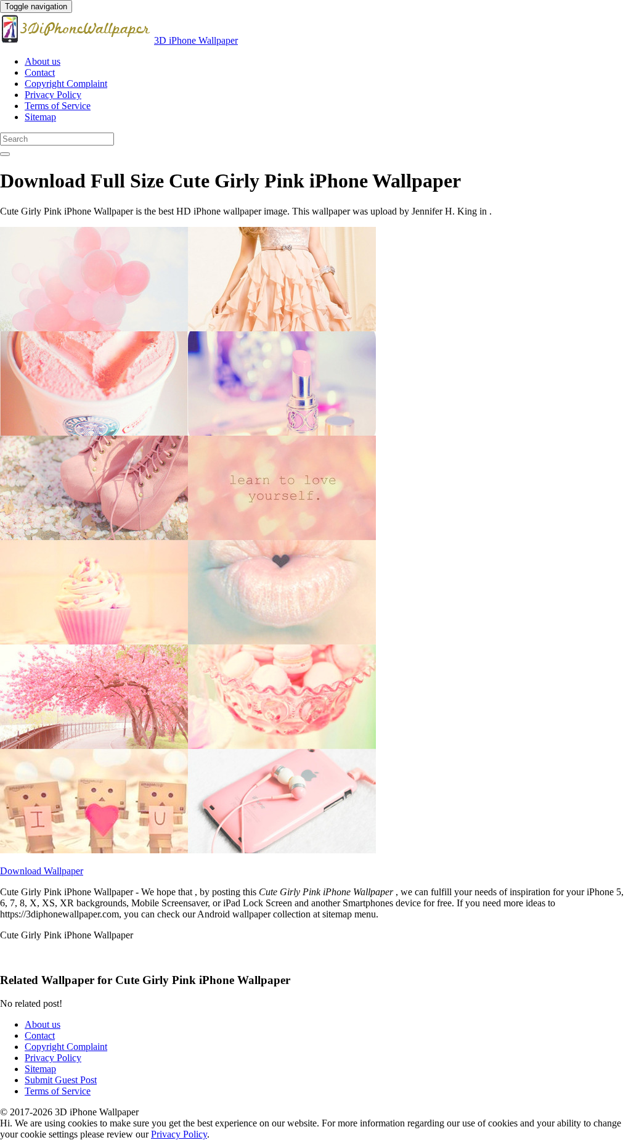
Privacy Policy (53, 94)
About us (42, 61)
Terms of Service (58, 105)
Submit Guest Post (61, 1080)
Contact (40, 72)
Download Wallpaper (41, 871)
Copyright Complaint (66, 83)
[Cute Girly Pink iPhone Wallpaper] (188, 850)
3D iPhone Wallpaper (196, 40)
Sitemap (40, 117)
